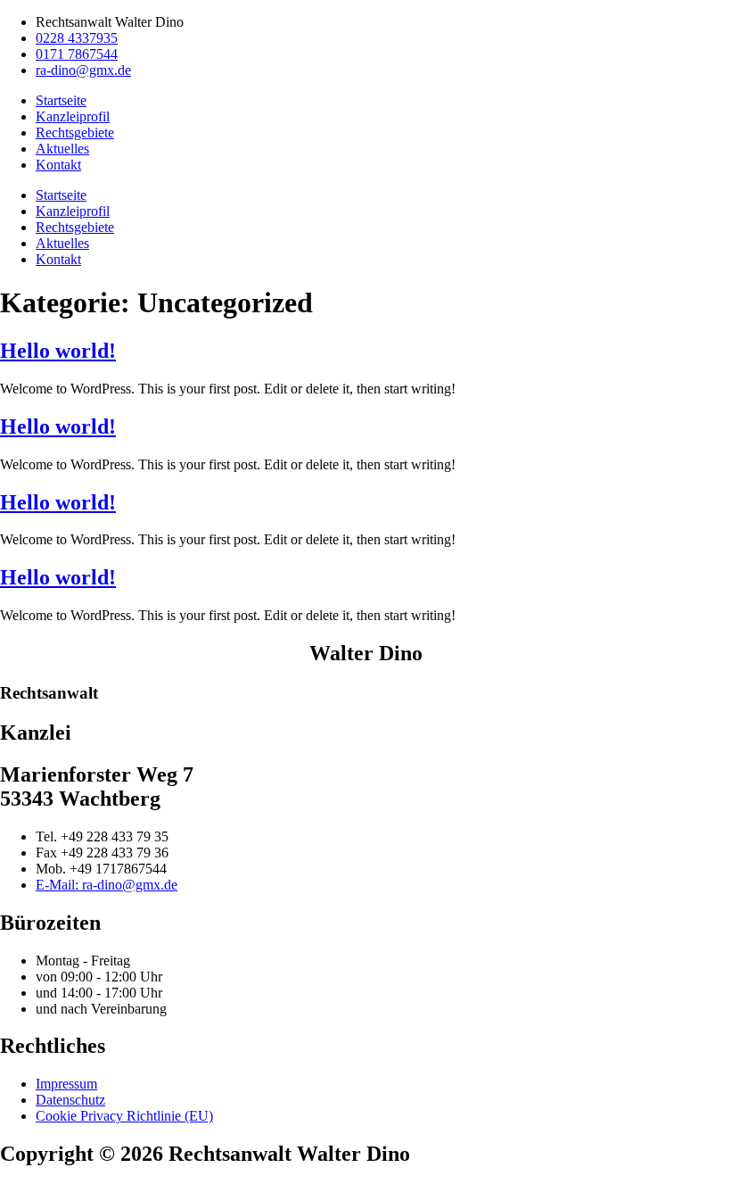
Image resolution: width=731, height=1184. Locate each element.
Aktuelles (62, 148)
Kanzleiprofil (73, 116)
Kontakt (58, 164)
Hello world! (58, 350)
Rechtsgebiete (75, 132)
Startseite (61, 100)
